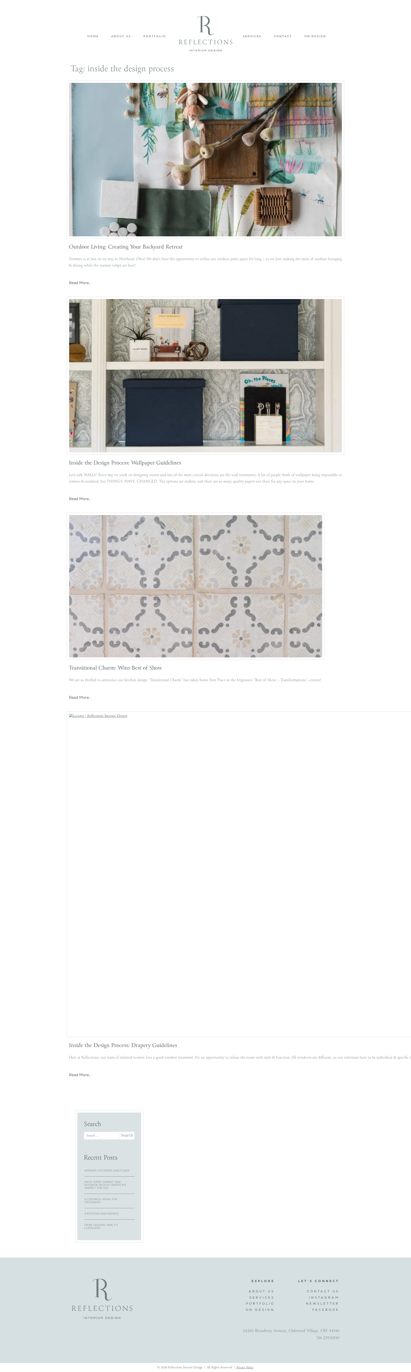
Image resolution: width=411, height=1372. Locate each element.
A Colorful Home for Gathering (100, 1200)
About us (121, 36)
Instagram (324, 1297)
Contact (283, 36)
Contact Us (323, 1291)
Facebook (325, 1310)
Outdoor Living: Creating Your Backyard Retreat (126, 247)
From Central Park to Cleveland (101, 1226)
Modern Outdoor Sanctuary (106, 1171)
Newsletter (322, 1303)
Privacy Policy (245, 1367)
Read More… (80, 283)
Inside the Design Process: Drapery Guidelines (123, 1045)
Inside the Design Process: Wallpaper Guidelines (125, 463)
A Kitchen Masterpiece (101, 1214)
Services (252, 36)
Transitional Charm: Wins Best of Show (115, 668)
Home (93, 36)
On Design (315, 36)
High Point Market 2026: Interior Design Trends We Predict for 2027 (105, 1185)
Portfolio (154, 36)
